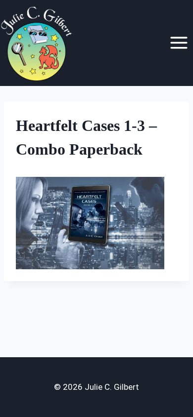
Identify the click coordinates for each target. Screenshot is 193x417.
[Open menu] (178, 43)
